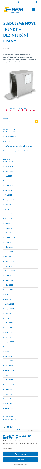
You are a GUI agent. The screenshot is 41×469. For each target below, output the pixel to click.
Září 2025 (8, 181)
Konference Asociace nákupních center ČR (18, 146)
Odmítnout (20, 459)
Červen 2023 (9, 242)
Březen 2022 (9, 290)
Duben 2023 (9, 247)
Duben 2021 (9, 323)
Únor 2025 (8, 195)
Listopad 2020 (9, 342)
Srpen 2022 (9, 266)
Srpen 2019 (8, 375)
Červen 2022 (9, 275)
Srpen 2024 (9, 204)
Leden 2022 (9, 299)
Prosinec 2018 (9, 385)
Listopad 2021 (9, 309)
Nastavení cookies (20, 464)
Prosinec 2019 (9, 370)
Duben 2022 (9, 285)
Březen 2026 (9, 166)
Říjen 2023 (8, 228)
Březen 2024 (9, 214)
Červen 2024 (9, 209)
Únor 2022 (8, 294)
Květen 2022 (9, 280)
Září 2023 (8, 233)
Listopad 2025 (9, 171)
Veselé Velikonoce (10, 136)
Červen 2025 (9, 185)
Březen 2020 (9, 361)
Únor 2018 (8, 404)
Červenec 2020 (10, 347)
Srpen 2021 (8, 313)
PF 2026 (7, 141)
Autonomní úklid (10, 132)
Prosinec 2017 (9, 408)
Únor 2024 (8, 219)
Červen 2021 (9, 318)
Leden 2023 (9, 256)
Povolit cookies (20, 454)
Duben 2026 (9, 162)
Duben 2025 (9, 190)
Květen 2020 (9, 351)
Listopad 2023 (9, 223)
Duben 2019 (9, 380)
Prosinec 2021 (9, 304)
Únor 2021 (8, 332)
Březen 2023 (9, 252)
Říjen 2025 (8, 176)
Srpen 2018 (8, 394)
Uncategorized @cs (11, 419)
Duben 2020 (9, 356)
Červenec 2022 (10, 271)
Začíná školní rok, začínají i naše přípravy (18, 151)
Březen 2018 (9, 399)
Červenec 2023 (10, 238)
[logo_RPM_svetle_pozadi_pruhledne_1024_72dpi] (13, 7)
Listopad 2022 (9, 261)
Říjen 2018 (8, 389)
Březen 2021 (9, 328)
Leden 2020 (9, 366)
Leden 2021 (8, 337)
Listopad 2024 (9, 200)
